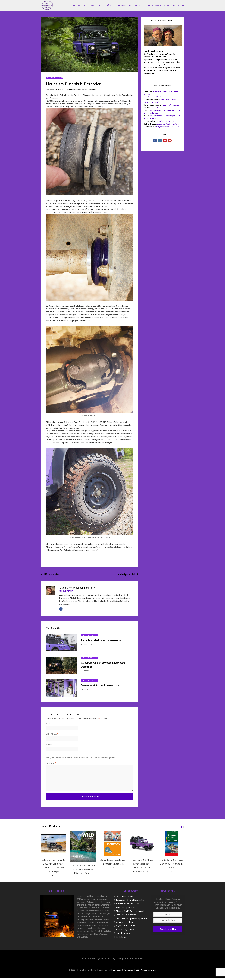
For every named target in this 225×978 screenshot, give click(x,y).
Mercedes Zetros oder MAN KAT (129, 904)
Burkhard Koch (75, 90)
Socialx (155, 108)
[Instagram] (160, 140)
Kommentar (51, 763)
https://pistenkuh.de (67, 591)
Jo (144, 97)
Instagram (122, 958)
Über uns (98, 5)
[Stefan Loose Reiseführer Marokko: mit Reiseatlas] (112, 843)
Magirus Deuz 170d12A (125, 926)
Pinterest (105, 958)
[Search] (183, 5)
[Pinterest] (165, 140)
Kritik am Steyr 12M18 (125, 930)
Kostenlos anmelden (168, 929)
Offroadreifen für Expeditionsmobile (130, 911)
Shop (168, 5)
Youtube (138, 958)
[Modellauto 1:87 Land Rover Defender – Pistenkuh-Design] (142, 843)
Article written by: (77, 587)
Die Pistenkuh (121, 937)
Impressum (117, 970)
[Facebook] (61, 609)
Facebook (89, 958)
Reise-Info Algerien (166, 121)
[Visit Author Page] (50, 590)
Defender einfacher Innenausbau (100, 685)
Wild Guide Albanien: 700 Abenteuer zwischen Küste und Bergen (83, 869)
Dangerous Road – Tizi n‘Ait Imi (168, 124)
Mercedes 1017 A (123, 933)
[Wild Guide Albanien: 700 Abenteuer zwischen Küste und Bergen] (83, 846)
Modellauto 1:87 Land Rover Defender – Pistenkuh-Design (142, 863)
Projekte (155, 5)
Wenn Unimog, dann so (125, 907)
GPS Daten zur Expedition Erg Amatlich (131, 918)
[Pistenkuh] (47, 5)
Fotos (112, 5)
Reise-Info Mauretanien (171, 105)
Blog (77, 5)
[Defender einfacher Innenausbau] (61, 688)
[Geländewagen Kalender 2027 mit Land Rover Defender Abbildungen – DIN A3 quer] (53, 843)
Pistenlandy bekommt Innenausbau (101, 640)
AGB (137, 970)
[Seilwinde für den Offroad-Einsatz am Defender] (61, 665)
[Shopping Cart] (179, 5)
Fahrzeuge (125, 5)
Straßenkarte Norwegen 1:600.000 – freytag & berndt (171, 863)
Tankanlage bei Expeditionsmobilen (130, 900)
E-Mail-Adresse (52, 734)
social (86, 5)
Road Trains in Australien (126, 915)
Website (49, 744)
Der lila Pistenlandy (55, 78)
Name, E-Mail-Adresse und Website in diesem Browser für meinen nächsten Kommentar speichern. (81, 758)
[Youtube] (170, 140)
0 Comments (91, 90)
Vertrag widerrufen (148, 970)
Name (49, 724)
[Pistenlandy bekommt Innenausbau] (61, 642)
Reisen (140, 5)
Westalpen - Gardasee (124, 922)
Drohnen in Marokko (155, 97)
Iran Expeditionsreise (124, 896)
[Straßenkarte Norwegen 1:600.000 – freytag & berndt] (171, 843)
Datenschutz (128, 970)
